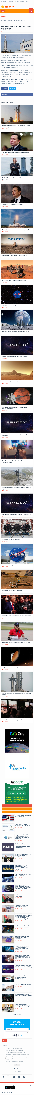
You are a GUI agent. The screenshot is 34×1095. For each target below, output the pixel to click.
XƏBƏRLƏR (22, 1)
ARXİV (18, 1)
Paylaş (5, 88)
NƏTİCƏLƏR (17, 1068)
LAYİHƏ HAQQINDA (12, 1)
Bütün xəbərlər (17, 1014)
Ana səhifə (3, 20)
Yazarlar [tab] (17, 811)
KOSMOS (23, 20)
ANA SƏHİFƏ (3, 1)
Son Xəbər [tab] (17, 805)
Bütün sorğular (17, 1071)
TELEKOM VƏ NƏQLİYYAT (14, 20)
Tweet (13, 88)
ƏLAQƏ (27, 1)
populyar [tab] (17, 808)
